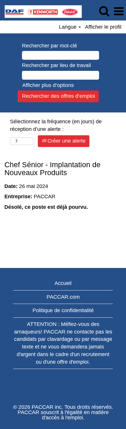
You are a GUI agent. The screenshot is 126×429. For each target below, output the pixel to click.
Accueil (63, 283)
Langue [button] (68, 27)
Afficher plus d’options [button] (48, 85)
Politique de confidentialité (63, 310)
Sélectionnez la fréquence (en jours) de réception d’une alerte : (56, 125)
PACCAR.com (63, 297)
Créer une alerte (66, 141)
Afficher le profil (103, 27)
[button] (118, 11)
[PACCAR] (41, 11)
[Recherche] (104, 11)
